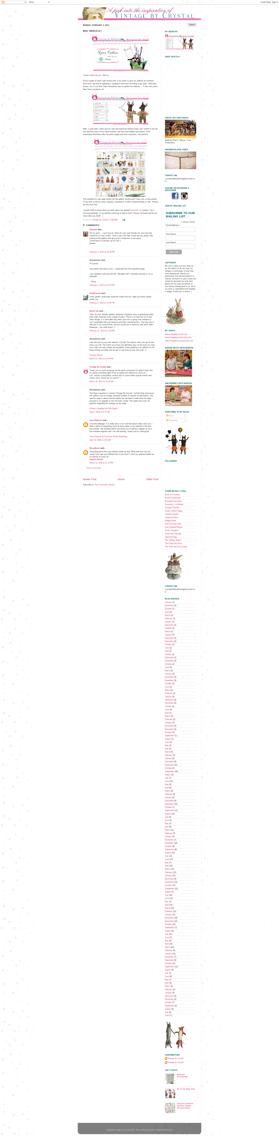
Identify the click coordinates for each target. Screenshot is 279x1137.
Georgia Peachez (172, 508)
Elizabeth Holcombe (173, 501)
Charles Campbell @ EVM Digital (103, 408)
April (167, 651)
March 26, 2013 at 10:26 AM (101, 381)
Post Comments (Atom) (105, 485)
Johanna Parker (171, 517)
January (168, 602)
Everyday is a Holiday (174, 504)
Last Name (171, 242)
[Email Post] (124, 220)
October (168, 609)
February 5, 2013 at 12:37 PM (102, 285)
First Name (171, 234)
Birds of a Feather (172, 495)
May (167, 745)
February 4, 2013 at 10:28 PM (102, 252)
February (168, 618)
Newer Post (89, 479)
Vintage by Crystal (98, 367)
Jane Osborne (96, 420)
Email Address (173, 225)
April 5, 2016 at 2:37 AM (100, 412)
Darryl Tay (94, 311)
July (166, 778)
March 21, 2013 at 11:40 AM (101, 359)
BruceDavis (95, 448)
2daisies (93, 230)
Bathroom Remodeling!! (182, 1075)
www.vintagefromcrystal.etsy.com (179, 341)
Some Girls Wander (173, 534)
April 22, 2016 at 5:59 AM (100, 440)
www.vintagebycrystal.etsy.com (178, 337)
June (167, 612)
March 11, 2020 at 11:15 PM (101, 463)
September (169, 736)
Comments (173, 420)
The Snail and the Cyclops (176, 547)
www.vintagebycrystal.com (176, 334)
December (169, 606)
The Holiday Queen (173, 540)
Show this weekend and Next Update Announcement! (185, 1106)
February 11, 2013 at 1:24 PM (102, 331)
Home (121, 479)
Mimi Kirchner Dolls (173, 524)
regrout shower (96, 459)
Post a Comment (94, 468)
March (167, 615)
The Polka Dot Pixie (173, 543)
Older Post (152, 479)
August (168, 739)
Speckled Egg (171, 537)
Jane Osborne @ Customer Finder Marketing (108, 437)
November (169, 641)
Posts (171, 416)
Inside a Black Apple (173, 511)
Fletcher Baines (96, 355)
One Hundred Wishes (174, 527)
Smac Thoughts (171, 530)
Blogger (169, 1130)
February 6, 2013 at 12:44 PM (102, 303)
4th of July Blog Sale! (186, 1089)
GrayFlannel (95, 293)
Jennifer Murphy (171, 514)
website (97, 75)
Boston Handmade (172, 498)
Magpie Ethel (170, 521)
